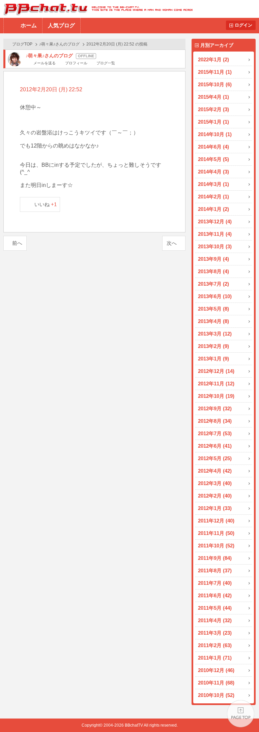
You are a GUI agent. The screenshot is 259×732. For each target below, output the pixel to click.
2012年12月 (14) (216, 371)
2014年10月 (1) (215, 134)
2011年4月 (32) (215, 620)
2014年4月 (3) (213, 171)
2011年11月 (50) (216, 533)
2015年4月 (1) (213, 97)
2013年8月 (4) (213, 271)
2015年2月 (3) (213, 109)
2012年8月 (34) (215, 421)
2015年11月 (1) (215, 72)
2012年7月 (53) (215, 433)
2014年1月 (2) (213, 209)
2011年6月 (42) (215, 595)
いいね (45, 204)
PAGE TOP (240, 713)
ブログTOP (22, 44)
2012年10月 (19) (216, 396)
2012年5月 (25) (215, 458)
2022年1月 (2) (213, 59)
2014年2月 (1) (213, 196)
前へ (17, 243)
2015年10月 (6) (215, 84)
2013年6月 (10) (215, 296)
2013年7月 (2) (213, 284)
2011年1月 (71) (215, 658)
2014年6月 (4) (213, 147)
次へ (172, 243)
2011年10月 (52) (216, 545)
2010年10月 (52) (216, 695)
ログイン (243, 25)
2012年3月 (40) (215, 483)
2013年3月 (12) (215, 334)
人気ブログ (61, 25)
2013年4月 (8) (213, 321)
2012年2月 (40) (215, 496)
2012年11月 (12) (216, 383)
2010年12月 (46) (216, 670)
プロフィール (76, 63)
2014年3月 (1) (213, 184)
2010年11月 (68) (216, 683)
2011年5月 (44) (215, 608)
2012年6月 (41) (215, 446)
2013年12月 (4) (215, 221)
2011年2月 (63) (215, 645)
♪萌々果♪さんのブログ (59, 44)
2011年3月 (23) (215, 633)
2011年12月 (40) (216, 520)
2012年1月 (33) (215, 508)
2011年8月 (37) (215, 570)
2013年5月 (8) (213, 309)
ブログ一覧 (105, 63)
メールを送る (44, 63)
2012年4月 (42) (215, 471)
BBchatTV (96, 9)
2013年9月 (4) (213, 259)
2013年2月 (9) (213, 346)
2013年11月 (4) (215, 234)
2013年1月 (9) (213, 358)
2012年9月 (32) (215, 408)
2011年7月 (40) (215, 583)
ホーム (29, 25)
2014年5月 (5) (213, 159)
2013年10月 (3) (215, 246)
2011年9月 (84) (215, 558)
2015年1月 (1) (213, 122)
